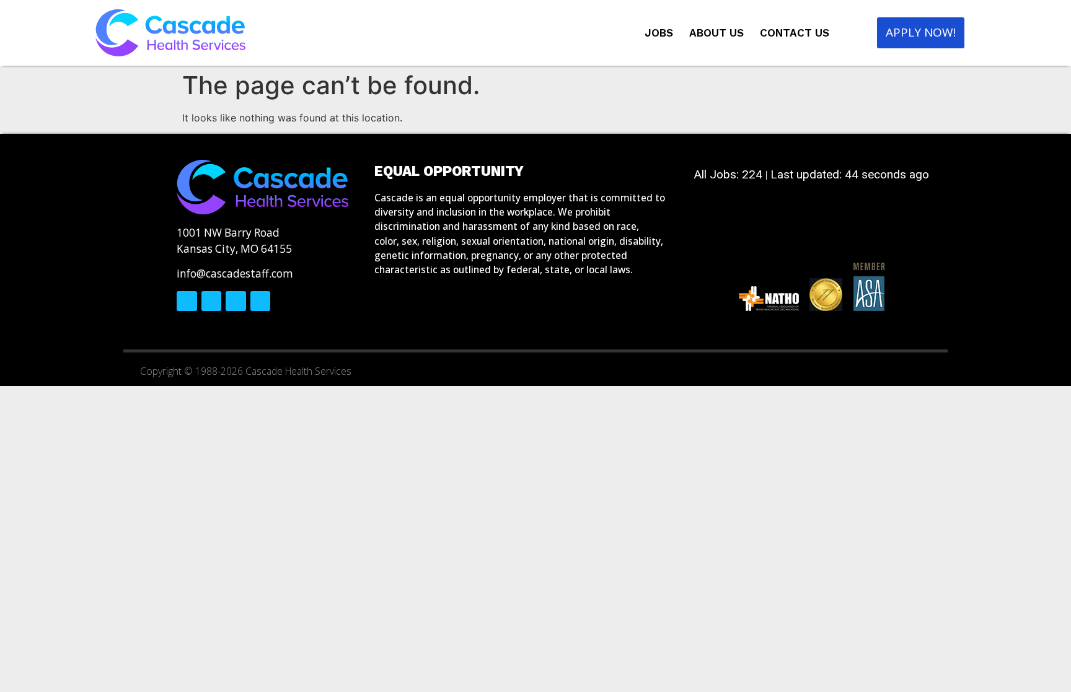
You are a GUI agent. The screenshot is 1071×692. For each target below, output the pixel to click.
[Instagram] (235, 301)
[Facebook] (186, 301)
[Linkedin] (260, 301)
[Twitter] (211, 301)
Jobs (659, 33)
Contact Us (794, 33)
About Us (716, 33)
